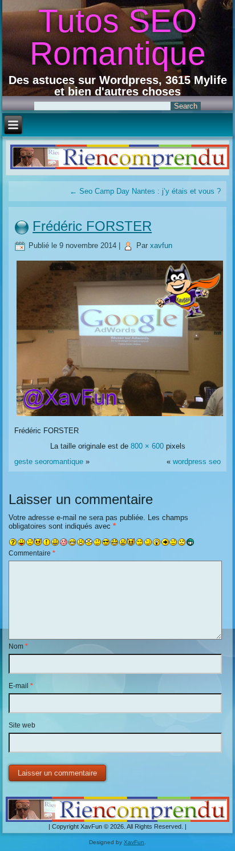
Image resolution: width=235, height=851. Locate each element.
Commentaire (32, 553)
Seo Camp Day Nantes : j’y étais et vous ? (145, 191)
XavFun (134, 842)
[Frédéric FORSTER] (119, 415)
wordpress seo (197, 461)
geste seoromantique (48, 461)
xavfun (161, 245)
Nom (18, 646)
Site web (22, 725)
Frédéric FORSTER (92, 226)
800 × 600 (147, 446)
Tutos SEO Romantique (118, 36)
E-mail (21, 686)
